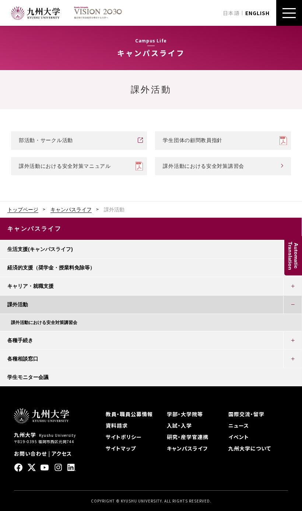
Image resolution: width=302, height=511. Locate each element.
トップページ (22, 209)
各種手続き (20, 340)
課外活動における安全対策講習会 (203, 166)
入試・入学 (179, 425)
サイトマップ (121, 448)
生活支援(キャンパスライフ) (40, 249)
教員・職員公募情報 (129, 414)
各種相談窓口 (22, 359)
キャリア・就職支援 (30, 286)
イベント (238, 437)
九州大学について (249, 448)
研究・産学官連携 (187, 437)
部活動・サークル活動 (46, 140)
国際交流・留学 (246, 414)
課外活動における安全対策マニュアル (65, 166)
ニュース (238, 425)
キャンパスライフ (71, 209)
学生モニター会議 (28, 377)
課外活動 (17, 304)
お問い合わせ (30, 453)
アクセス (62, 453)
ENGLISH (257, 13)
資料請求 (117, 425)
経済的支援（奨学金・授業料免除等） (51, 267)
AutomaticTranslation (293, 255)
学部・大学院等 (185, 414)
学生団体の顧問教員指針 (192, 140)
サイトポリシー (124, 437)
